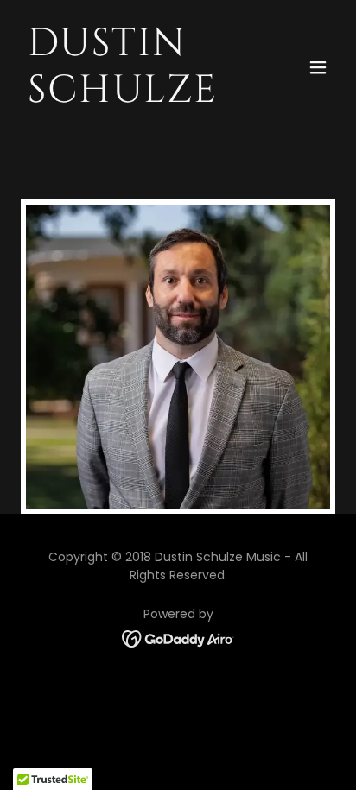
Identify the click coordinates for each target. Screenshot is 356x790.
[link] (131, 97)
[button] (318, 67)
